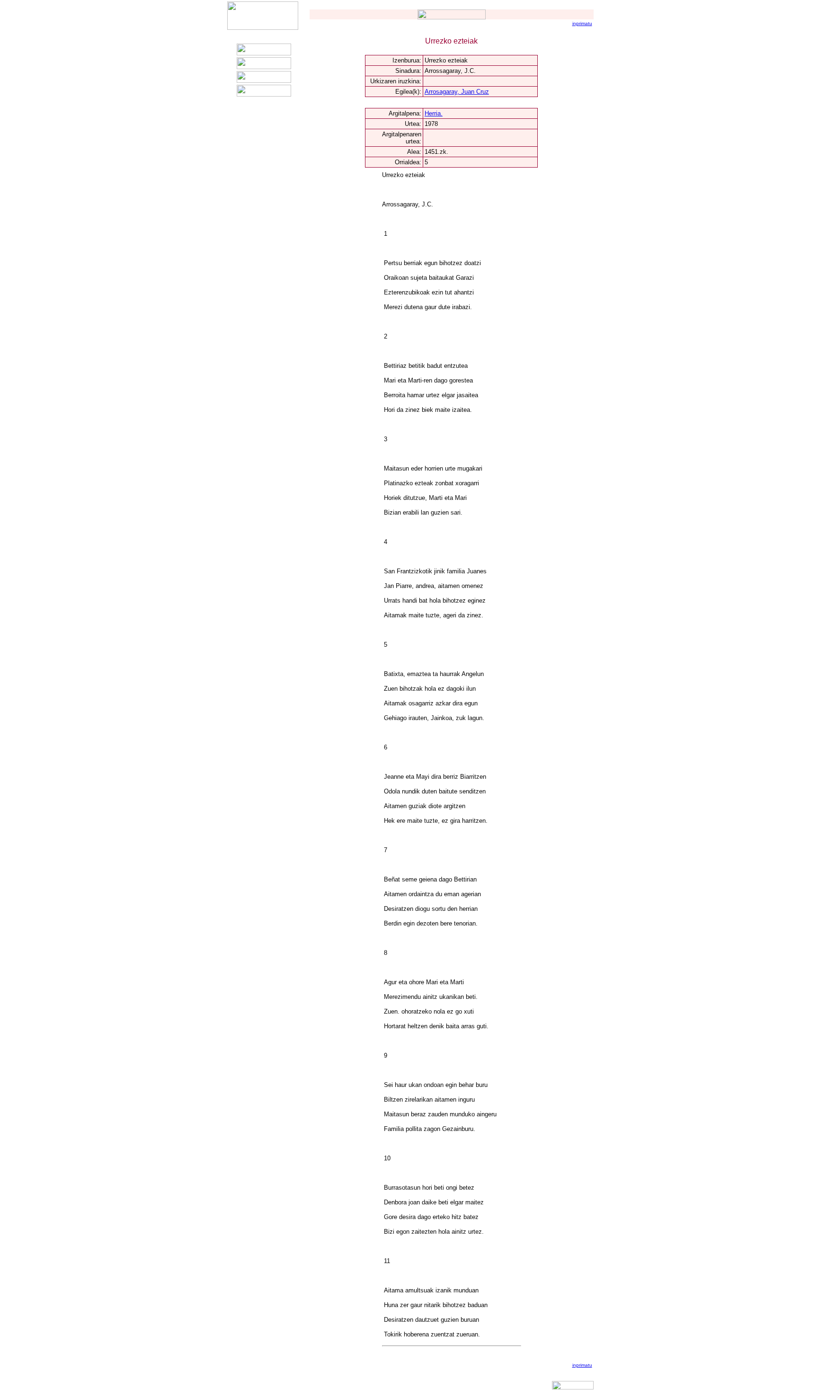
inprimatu (582, 23)
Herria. (434, 113)
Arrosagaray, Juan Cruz (457, 91)
